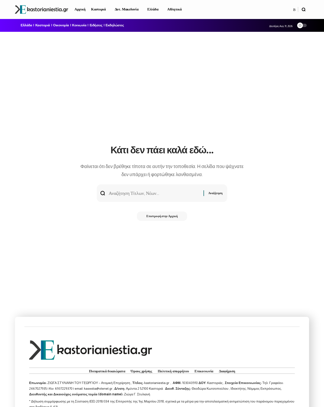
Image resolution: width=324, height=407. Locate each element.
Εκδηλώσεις (115, 25)
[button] (303, 9)
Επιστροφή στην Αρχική (162, 216)
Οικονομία (61, 25)
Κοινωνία (79, 25)
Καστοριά (42, 25)
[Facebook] (289, 9)
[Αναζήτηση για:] (154, 193)
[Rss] (294, 9)
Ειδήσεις (96, 25)
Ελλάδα (26, 25)
